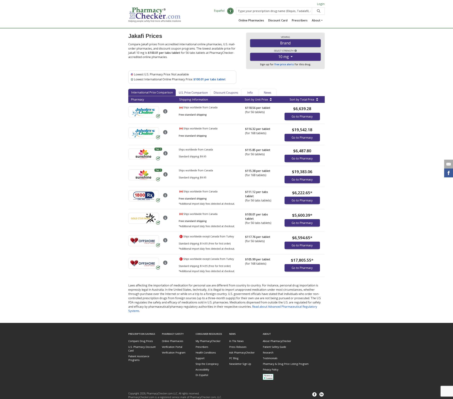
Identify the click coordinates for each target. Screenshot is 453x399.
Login (321, 4)
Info (250, 93)
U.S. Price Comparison (193, 93)
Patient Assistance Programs (138, 358)
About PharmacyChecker (277, 341)
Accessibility (202, 369)
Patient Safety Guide (274, 347)
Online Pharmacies (251, 20)
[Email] (448, 164)
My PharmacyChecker (208, 341)
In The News (236, 341)
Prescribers (300, 20)
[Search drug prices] (318, 11)
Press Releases (237, 347)
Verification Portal (172, 347)
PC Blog (233, 358)
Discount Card (278, 20)
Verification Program (173, 352)
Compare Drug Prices (140, 341)
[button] (230, 11)
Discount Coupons (226, 93)
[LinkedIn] (321, 394)
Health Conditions (206, 352)
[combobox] (274, 11)
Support (200, 358)
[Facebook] (314, 394)
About (316, 20)
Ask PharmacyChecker (242, 352)
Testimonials (270, 358)
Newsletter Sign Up (240, 364)
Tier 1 (158, 149)
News (267, 93)
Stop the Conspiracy (207, 364)
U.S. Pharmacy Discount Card (142, 348)
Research (268, 352)
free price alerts (284, 64)
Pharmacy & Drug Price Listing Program (286, 364)
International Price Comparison (152, 92)
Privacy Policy (270, 369)
